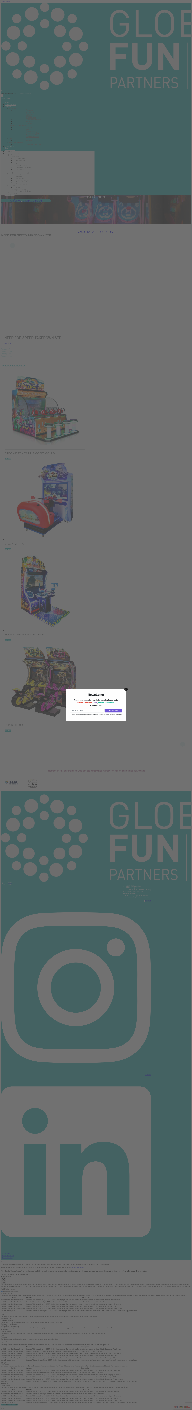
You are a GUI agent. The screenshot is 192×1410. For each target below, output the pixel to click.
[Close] (126, 689)
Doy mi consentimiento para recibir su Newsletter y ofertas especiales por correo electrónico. (97, 714)
